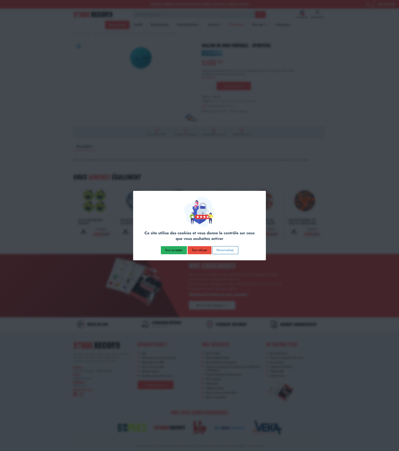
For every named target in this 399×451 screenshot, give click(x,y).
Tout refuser (199, 250)
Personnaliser (225, 250)
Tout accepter (174, 250)
